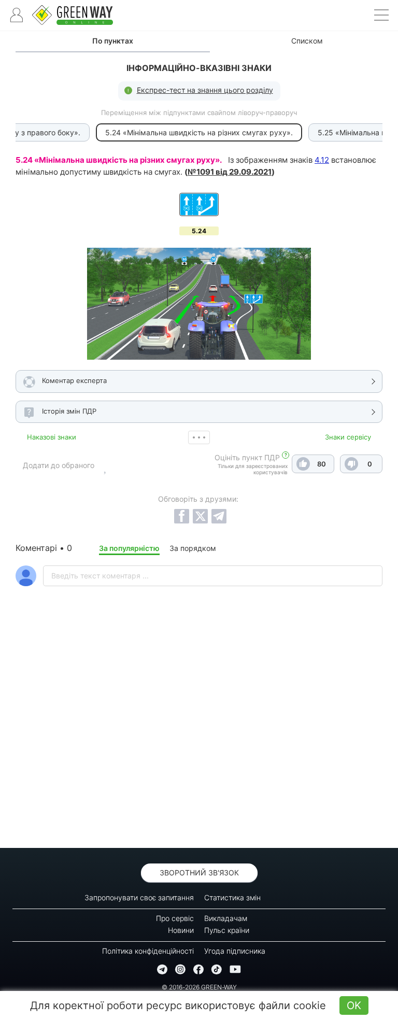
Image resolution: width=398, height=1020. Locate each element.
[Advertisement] (199, 744)
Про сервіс (175, 918)
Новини (181, 930)
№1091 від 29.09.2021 (230, 172)
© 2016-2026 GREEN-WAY (199, 987)
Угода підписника (234, 951)
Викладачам (225, 918)
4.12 (322, 160)
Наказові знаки (51, 437)
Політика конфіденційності (148, 951)
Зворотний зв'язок (199, 872)
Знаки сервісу (348, 437)
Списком (307, 40)
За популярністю (129, 548)
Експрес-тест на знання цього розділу (205, 90)
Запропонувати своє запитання (139, 897)
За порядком (192, 548)
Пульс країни (226, 930)
